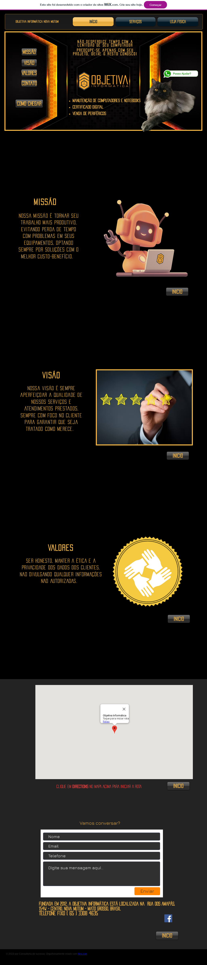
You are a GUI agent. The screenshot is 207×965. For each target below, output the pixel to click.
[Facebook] (168, 918)
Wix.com (82, 953)
